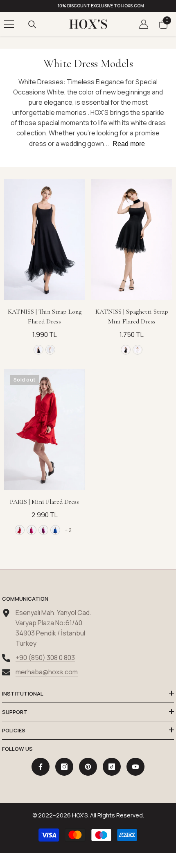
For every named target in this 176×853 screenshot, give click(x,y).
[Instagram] (64, 767)
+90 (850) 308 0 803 (45, 657)
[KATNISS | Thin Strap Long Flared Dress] (44, 239)
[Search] (32, 24)
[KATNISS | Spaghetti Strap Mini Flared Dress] (131, 239)
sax (55, 530)
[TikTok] (112, 767)
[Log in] (143, 24)
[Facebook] (41, 767)
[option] (88, 6)
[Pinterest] (88, 767)
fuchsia (31, 530)
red (20, 530)
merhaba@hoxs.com (47, 671)
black (38, 350)
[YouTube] (135, 767)
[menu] (9, 24)
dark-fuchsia (43, 530)
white (50, 350)
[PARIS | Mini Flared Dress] (44, 429)
